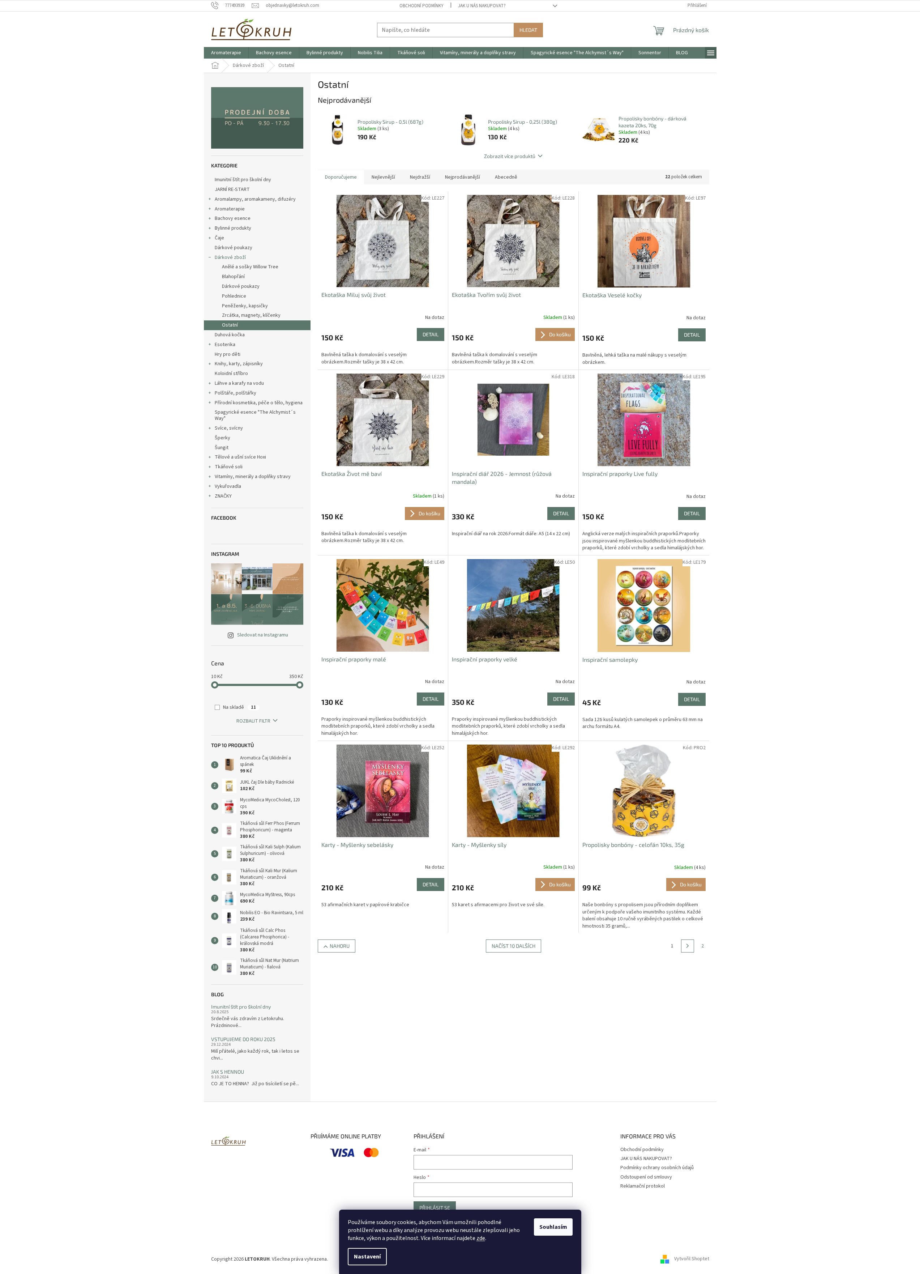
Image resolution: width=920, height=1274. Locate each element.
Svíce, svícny (229, 428)
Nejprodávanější (462, 177)
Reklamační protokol (642, 1186)
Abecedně (506, 177)
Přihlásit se (434, 1208)
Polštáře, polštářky (235, 393)
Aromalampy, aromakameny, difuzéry (255, 199)
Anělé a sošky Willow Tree (250, 266)
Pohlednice (234, 296)
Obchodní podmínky (421, 6)
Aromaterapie (230, 209)
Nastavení (367, 1257)
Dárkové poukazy (233, 247)
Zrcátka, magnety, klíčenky (251, 315)
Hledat (528, 30)
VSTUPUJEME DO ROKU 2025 (243, 1039)
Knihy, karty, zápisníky (239, 363)
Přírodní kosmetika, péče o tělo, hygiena (259, 402)
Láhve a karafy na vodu (239, 383)
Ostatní (230, 325)
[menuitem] (226, 53)
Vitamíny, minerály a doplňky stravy (253, 476)
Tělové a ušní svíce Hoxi (240, 457)
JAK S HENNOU (227, 1071)
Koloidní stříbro (231, 373)
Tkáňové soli (229, 466)
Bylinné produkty (233, 228)
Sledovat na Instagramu (262, 635)
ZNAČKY (223, 496)
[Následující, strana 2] (687, 946)
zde (480, 1238)
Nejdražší (420, 177)
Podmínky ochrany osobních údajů (657, 1167)
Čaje (219, 238)
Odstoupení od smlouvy (646, 1177)
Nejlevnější (383, 177)
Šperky (222, 438)
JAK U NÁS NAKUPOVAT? (482, 6)
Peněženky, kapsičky (245, 306)
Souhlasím (553, 1227)
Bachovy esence (233, 218)
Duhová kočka (230, 334)
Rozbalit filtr (253, 721)
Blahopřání (233, 276)
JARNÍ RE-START (232, 189)
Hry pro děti (227, 354)
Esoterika (225, 344)
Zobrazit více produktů (509, 156)
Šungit (221, 447)
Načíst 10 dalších (513, 946)
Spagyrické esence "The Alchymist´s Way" (255, 415)
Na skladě (239, 707)
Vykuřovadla (228, 486)
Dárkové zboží (230, 257)
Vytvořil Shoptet (691, 1259)
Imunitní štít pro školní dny (243, 179)
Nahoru (340, 946)
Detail (430, 334)
